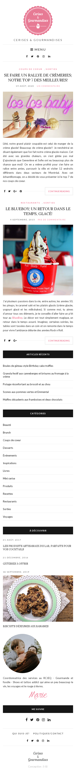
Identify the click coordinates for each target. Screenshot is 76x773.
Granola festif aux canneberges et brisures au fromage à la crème (36, 375)
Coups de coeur (30, 69)
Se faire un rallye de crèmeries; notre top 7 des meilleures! (38, 77)
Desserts (8, 447)
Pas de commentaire (52, 219)
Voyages (8, 516)
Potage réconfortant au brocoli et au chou (26, 384)
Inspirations (9, 463)
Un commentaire (48, 86)
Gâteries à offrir (15, 563)
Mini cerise (9, 478)
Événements (10, 455)
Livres (6, 470)
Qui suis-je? (20, 733)
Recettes (8, 493)
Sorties (51, 69)
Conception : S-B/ (38, 766)
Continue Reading (59, 191)
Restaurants (30, 203)
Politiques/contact (48, 733)
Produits (8, 486)
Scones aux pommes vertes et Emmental (26, 391)
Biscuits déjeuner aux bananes (26, 626)
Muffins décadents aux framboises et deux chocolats (32, 399)
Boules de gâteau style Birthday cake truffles (28, 365)
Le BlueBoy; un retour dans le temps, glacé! (38, 211)
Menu (40, 49)
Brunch (7, 432)
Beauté (7, 424)
